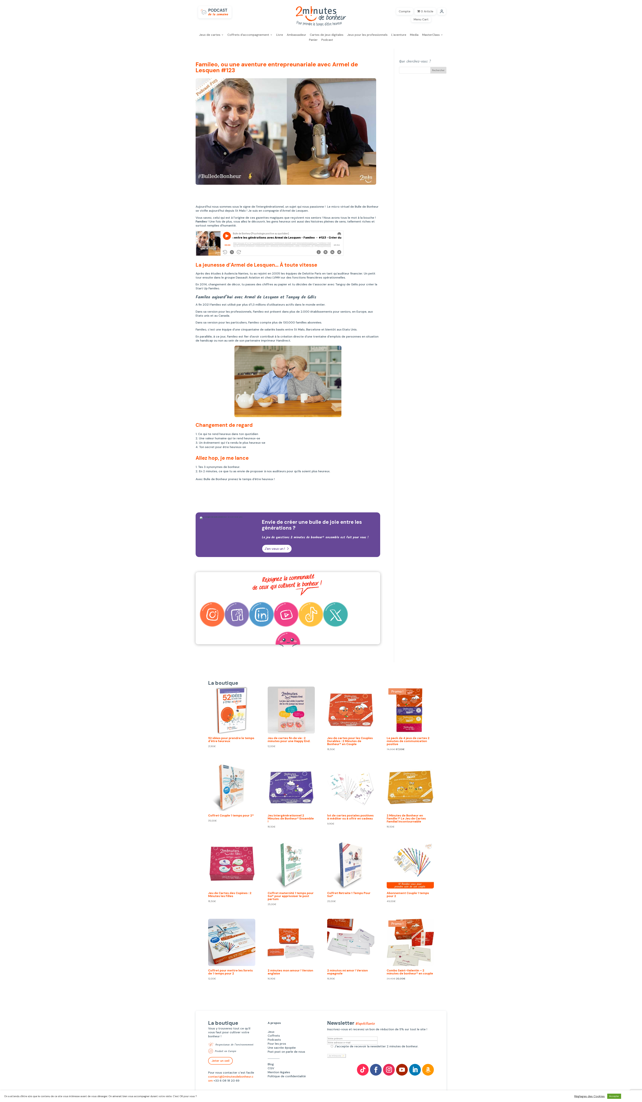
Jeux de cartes (209, 35)
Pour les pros (277, 1044)
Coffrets (274, 1036)
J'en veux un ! (274, 548)
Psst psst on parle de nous (286, 1052)
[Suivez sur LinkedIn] (415, 1070)
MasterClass (431, 35)
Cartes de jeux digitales (326, 35)
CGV (271, 1068)
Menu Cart (421, 19)
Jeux (271, 1032)
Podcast (327, 40)
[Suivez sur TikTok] (363, 1070)
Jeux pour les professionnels (367, 35)
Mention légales (279, 1072)
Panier (313, 40)
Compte (404, 11)
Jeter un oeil (220, 1061)
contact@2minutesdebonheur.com (230, 1079)
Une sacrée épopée (282, 1048)
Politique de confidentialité (287, 1076)
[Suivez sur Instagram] (389, 1070)
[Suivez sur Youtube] (402, 1070)
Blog (271, 1064)
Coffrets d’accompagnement (248, 35)
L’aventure (398, 35)
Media (414, 35)
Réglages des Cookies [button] (589, 1096)
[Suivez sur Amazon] (428, 1070)
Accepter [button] (614, 1096)
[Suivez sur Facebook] (376, 1070)
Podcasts (274, 1040)
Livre (279, 35)
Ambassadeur (296, 35)
